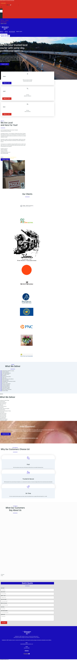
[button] (1, 7)
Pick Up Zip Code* (4, 599)
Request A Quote (3, 23)
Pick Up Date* (3, 591)
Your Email (2, 606)
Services (6, 20)
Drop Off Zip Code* (4, 603)
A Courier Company (7, 157)
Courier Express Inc (13, 157)
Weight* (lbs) (3, 595)
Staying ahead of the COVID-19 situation (7, 0)
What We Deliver (3, 21)
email (27, 642)
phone (26, 646)
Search (1, 9)
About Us (2, 20)
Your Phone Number (4, 610)
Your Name (2, 588)
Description (3, 614)
